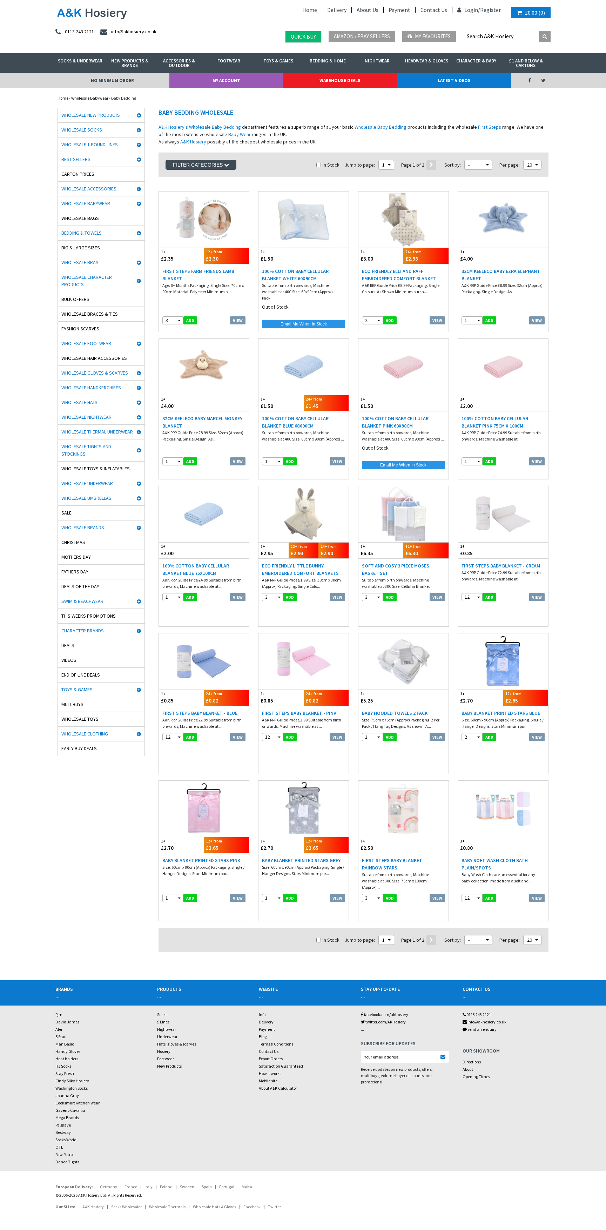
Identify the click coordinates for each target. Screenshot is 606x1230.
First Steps (489, 127)
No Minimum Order (112, 80)
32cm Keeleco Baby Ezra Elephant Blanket (501, 275)
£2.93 (299, 550)
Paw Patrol (64, 1154)
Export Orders (271, 1058)
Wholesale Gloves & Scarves (94, 373)
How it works (270, 1073)
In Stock (331, 165)
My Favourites (432, 36)
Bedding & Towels (81, 233)
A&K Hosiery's (173, 127)
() (535, 12)
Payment (399, 9)
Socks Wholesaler (126, 1206)
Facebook (252, 1206)
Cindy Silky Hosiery (72, 1080)
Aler (58, 1029)
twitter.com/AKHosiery (385, 1021)
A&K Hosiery (193, 142)
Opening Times (476, 1076)
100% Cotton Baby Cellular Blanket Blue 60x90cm (295, 422)
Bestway (63, 1132)
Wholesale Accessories (88, 189)
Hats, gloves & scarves (176, 1044)
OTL (59, 1147)
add (190, 320)
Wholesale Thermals (167, 1206)
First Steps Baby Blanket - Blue (199, 713)
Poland (166, 1186)
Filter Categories (198, 165)
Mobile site (268, 1080)
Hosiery (163, 1051)
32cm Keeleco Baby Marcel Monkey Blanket (202, 422)
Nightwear (377, 61)
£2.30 (214, 255)
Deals (67, 645)
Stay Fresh (64, 1073)
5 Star (60, 1036)
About (468, 1069)
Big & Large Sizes (80, 247)
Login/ (471, 9)
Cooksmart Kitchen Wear (77, 1102)
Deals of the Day (80, 586)
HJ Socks (63, 1066)
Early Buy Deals (79, 748)
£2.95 (267, 550)
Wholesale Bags (80, 218)
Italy (148, 1186)
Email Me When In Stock (304, 324)
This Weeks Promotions (88, 616)
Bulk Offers (75, 299)
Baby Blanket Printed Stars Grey (301, 860)
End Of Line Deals (80, 675)
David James (67, 1021)
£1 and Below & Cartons (526, 63)
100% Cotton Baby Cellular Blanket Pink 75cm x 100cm (495, 422)
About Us (367, 9)
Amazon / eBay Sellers (362, 36)
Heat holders (66, 1058)
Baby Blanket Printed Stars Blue (501, 713)
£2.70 (466, 697)
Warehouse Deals (340, 80)
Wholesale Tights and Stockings (86, 450)
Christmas (73, 542)
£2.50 (367, 845)
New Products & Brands (129, 63)
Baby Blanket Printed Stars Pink (201, 860)
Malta (247, 1186)
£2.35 (167, 255)
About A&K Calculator (278, 1088)
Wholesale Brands (82, 527)
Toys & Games (278, 61)
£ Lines (163, 1021)
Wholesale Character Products (86, 281)
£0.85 (466, 550)
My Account (226, 80)
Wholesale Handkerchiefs (91, 387)
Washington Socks (71, 1088)
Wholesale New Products (90, 115)
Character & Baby (476, 61)
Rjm (58, 1014)
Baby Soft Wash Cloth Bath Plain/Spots (495, 864)
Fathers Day (74, 572)
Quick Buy (303, 36)
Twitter (274, 1206)
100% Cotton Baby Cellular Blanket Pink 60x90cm (395, 422)
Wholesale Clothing (84, 734)
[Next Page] (431, 165)
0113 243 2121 (478, 1014)
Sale (66, 513)
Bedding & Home (328, 61)
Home (309, 9)
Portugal (226, 1186)
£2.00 (466, 403)
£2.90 (329, 550)
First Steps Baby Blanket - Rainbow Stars (393, 864)
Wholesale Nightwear (86, 417)
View (238, 320)
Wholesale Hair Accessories (94, 358)
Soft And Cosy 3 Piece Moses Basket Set (395, 569)
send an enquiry (482, 1029)
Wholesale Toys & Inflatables (95, 468)
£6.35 (367, 550)
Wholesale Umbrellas (86, 498)
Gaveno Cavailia (70, 1110)
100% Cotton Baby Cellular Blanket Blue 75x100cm (195, 569)
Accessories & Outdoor (179, 63)
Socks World (65, 1139)
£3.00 (367, 255)
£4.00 (466, 255)
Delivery (336, 9)
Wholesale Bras (80, 262)
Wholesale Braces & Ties (89, 314)
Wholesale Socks (81, 130)
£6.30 (413, 550)
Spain (207, 1186)
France (130, 1186)
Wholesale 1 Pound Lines (89, 144)
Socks (162, 1014)
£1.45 (314, 403)
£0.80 (466, 845)
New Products (169, 1066)
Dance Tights (67, 1161)
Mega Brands (67, 1117)
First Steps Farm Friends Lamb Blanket (198, 275)
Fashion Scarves (80, 328)
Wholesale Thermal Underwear (97, 432)
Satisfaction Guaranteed (281, 1066)
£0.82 (214, 697)
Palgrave (63, 1125)
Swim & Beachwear (82, 601)
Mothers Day (76, 557)
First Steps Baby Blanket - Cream (501, 566)
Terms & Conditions (276, 1044)
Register (490, 9)
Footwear (228, 61)
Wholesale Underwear (87, 483)
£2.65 (513, 697)
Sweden (187, 1186)
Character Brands (82, 630)
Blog (263, 1036)
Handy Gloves (67, 1051)
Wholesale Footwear (86, 343)
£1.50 (267, 255)
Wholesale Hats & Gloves (214, 1206)
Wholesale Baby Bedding (215, 127)
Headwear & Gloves (426, 61)
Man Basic (64, 1044)
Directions (472, 1061)
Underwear (167, 1036)
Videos (68, 660)
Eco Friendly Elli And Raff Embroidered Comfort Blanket (399, 275)
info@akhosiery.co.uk (486, 1021)
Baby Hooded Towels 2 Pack (394, 713)
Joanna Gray (67, 1095)
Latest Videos (454, 80)
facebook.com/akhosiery (385, 1014)
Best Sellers (75, 159)
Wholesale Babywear (89, 98)
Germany (108, 1186)
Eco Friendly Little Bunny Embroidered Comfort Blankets (300, 569)
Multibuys (72, 704)
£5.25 (367, 697)
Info (262, 1014)
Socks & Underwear (80, 61)
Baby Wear (239, 134)
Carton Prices (77, 174)
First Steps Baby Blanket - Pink (299, 713)
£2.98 (413, 255)
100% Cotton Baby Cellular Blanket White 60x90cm (295, 275)
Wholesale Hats (79, 402)
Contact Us (433, 9)
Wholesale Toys (80, 719)
